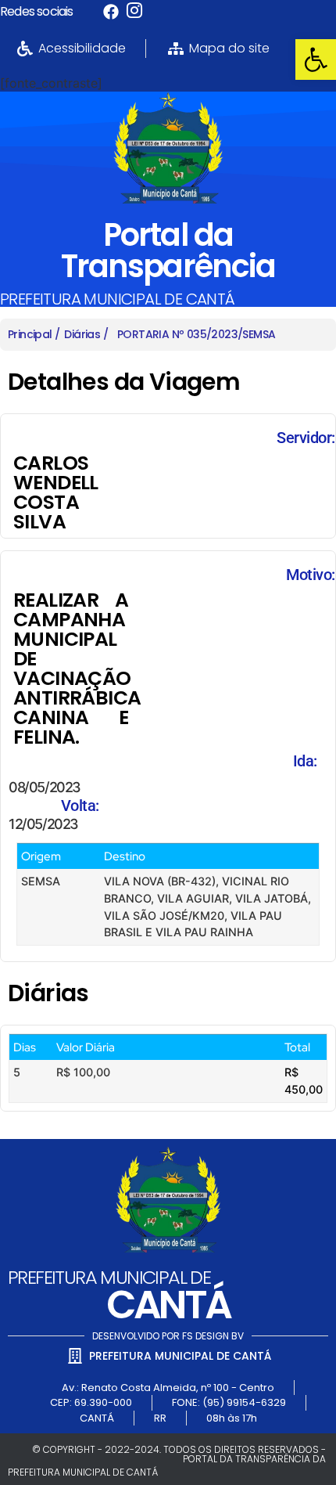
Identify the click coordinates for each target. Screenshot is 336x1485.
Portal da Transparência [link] (168, 250)
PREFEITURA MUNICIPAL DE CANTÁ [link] (117, 299)
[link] (315, 59)
